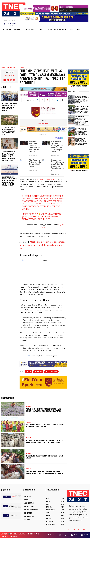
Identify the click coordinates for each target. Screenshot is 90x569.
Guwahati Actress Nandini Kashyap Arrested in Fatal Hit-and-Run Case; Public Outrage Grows (81, 142)
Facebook (53, 535)
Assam (29, 371)
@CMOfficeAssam (49, 216)
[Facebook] (5, 80)
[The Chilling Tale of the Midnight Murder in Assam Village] (12, 456)
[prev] (16, 496)
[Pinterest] (47, 100)
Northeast (11, 67)
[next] (19, 496)
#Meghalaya (40, 198)
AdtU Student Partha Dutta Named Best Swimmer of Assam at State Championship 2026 (8, 131)
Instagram (65, 535)
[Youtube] (14, 80)
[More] (62, 100)
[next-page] (73, 150)
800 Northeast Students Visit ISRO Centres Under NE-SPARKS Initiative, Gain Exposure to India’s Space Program (81, 120)
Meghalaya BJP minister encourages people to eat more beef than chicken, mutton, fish (42, 245)
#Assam (29, 198)
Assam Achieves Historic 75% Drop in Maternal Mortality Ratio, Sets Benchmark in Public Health (44, 472)
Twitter (76, 535)
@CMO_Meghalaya (31, 216)
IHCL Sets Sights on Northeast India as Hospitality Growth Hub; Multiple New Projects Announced (81, 131)
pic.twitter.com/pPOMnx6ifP (36, 219)
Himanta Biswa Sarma (46, 179)
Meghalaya (21, 67)
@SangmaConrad (52, 214)
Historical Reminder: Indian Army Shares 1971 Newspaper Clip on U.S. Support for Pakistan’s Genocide (82, 99)
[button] (9, 24)
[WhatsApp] (52, 100)
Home (3, 67)
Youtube (86, 535)
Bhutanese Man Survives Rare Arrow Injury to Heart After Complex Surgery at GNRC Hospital (9, 107)
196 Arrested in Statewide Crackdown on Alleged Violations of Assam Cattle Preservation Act (44, 441)
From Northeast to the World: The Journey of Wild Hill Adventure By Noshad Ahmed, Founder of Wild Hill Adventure (82, 110)
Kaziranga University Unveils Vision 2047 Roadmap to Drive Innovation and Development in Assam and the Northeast (8, 156)
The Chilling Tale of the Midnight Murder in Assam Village (44, 457)
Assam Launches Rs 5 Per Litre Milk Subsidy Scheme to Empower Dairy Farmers (45, 425)
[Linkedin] (57, 100)
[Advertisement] (45, 48)
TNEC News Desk (9, 76)
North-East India (51, 371)
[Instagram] (8, 80)
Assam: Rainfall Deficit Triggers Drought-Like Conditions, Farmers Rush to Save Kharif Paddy (43, 410)
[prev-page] (69, 150)
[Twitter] (11, 80)
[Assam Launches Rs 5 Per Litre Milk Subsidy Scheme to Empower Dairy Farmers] (12, 424)
